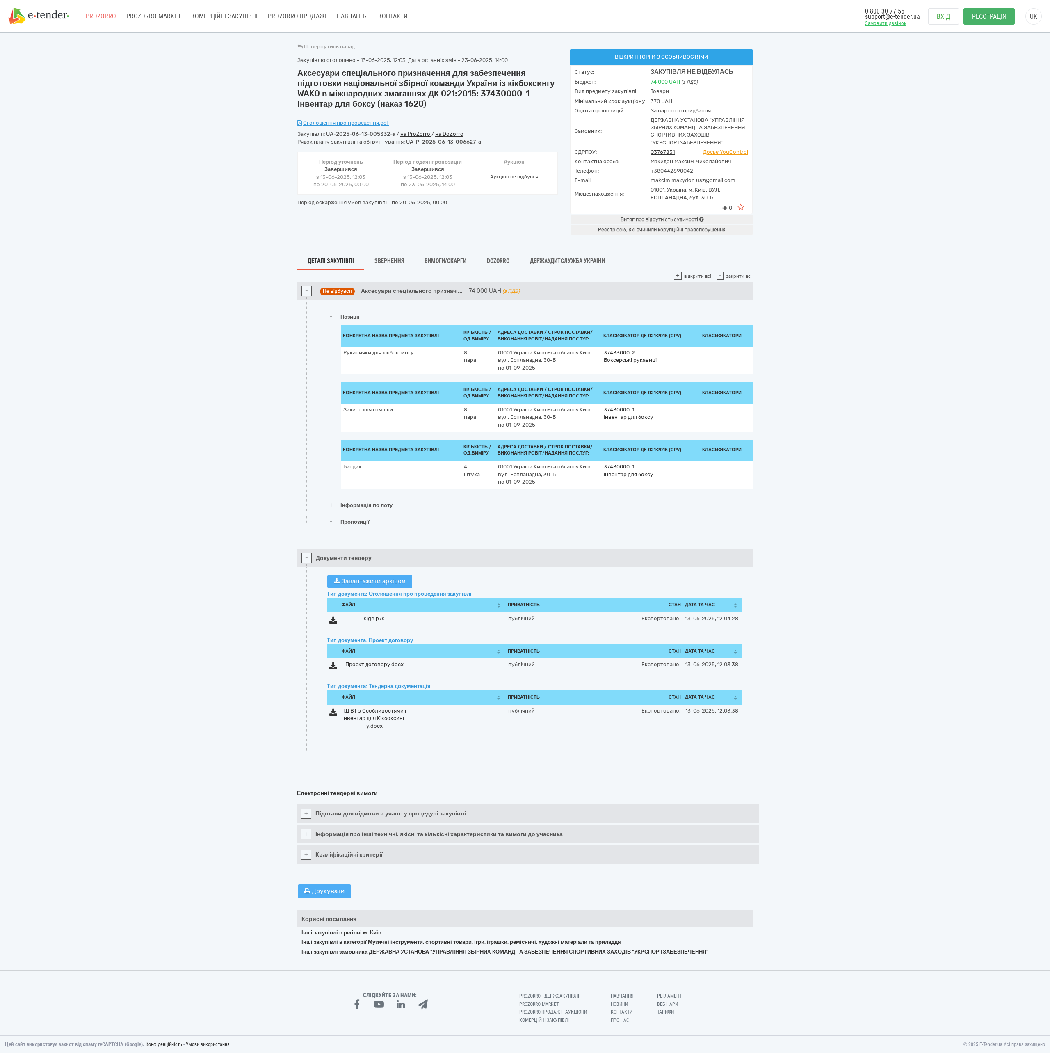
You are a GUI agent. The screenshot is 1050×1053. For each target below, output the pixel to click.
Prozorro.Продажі (297, 16)
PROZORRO (101, 16)
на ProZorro (415, 134)
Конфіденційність (164, 1044)
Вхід (943, 17)
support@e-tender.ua (892, 17)
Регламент (669, 996)
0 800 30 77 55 (884, 11)
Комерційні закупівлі (224, 16)
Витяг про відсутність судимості (660, 219)
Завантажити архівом (373, 581)
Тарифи (665, 1012)
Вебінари (667, 1004)
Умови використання (208, 1044)
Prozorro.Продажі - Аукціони (553, 1012)
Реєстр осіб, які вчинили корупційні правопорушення (662, 230)
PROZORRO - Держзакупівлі (549, 996)
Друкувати (327, 891)
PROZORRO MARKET (153, 16)
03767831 (663, 152)
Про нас (620, 1020)
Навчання (352, 16)
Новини (619, 1004)
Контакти (393, 16)
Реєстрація (989, 17)
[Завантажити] (333, 622)
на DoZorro (449, 134)
